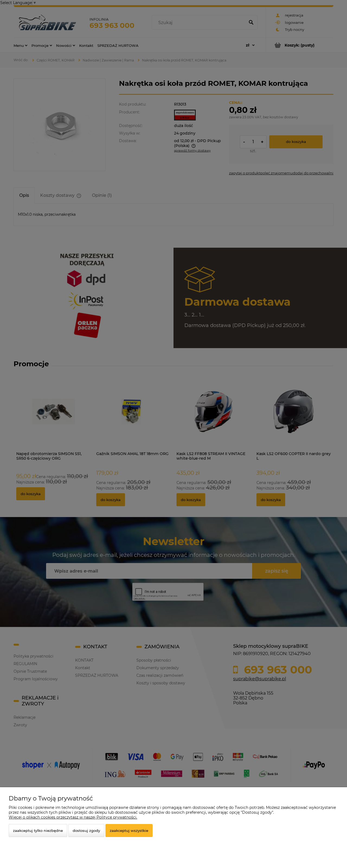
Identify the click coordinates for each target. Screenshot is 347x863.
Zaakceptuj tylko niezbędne (38, 830)
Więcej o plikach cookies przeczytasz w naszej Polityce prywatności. (73, 817)
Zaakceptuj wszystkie (129, 830)
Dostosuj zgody (86, 830)
